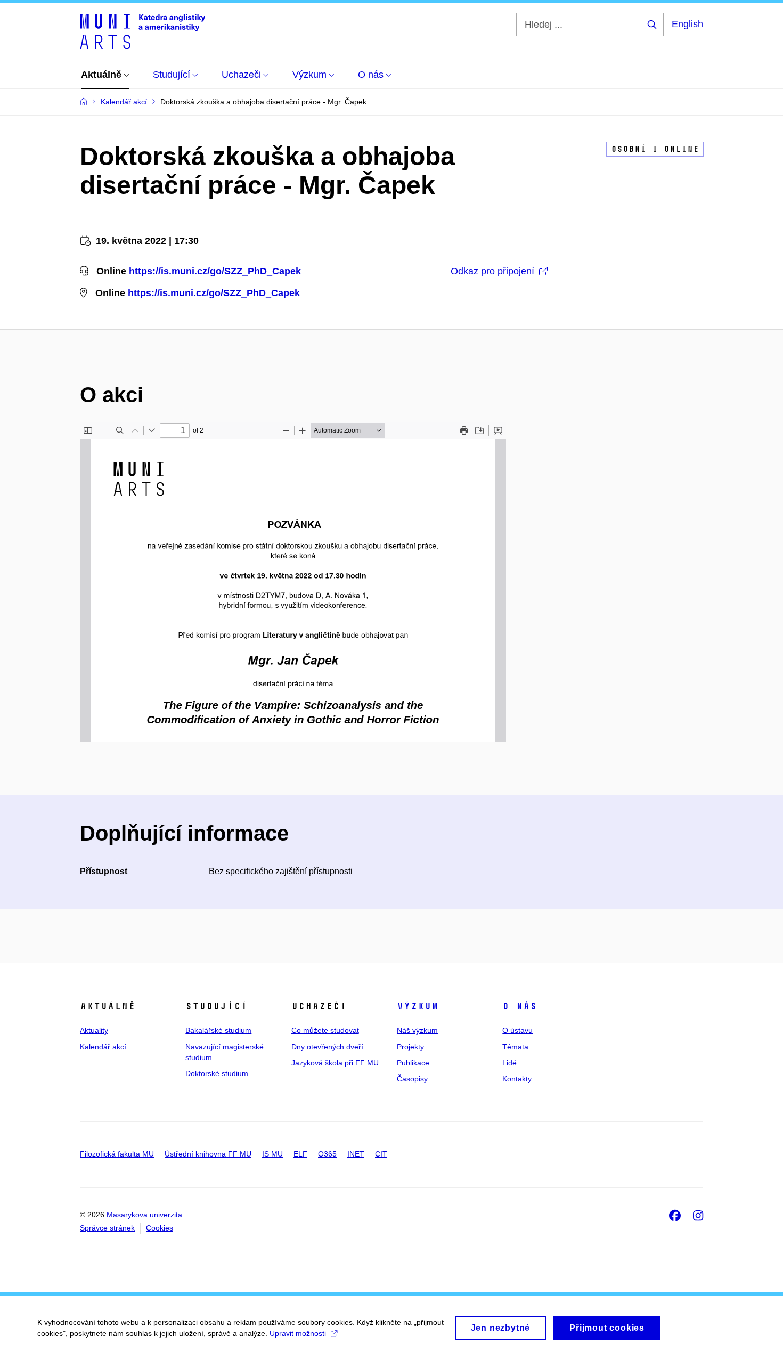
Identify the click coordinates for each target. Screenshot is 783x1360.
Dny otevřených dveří (327, 1047)
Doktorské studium (216, 1073)
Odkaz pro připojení (492, 271)
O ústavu (517, 1030)
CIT (381, 1154)
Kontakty (517, 1078)
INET (355, 1154)
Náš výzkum (417, 1030)
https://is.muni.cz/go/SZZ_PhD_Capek (215, 271)
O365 (327, 1154)
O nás (519, 1006)
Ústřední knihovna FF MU (208, 1154)
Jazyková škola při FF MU (335, 1062)
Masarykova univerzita (144, 1214)
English (687, 24)
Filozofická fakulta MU (117, 1154)
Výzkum (417, 1006)
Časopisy (412, 1078)
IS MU (272, 1154)
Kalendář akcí (103, 1047)
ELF (300, 1154)
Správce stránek (107, 1228)
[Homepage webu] (142, 31)
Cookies (159, 1228)
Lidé (509, 1062)
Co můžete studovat (325, 1030)
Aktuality (94, 1030)
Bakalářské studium (218, 1030)
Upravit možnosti (298, 1333)
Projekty (410, 1047)
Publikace (413, 1062)
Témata (515, 1047)
